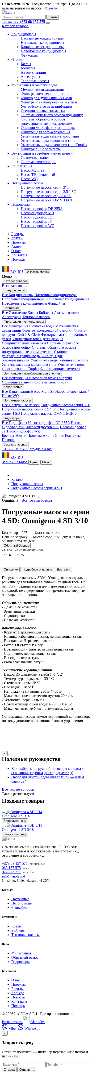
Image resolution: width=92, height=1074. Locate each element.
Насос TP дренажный (38, 175)
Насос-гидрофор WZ (37, 226)
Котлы (26, 64)
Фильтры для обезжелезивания (45, 132)
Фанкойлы (29, 55)
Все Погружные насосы (21, 405)
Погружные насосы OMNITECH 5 (48, 200)
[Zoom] (40, 497)
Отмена (9, 1069)
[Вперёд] (16, 754)
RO (12, 272)
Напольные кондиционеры (42, 42)
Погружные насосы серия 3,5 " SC (48, 192)
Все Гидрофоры (14, 423)
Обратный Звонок (16, 545)
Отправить (26, 1069)
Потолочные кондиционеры (43, 51)
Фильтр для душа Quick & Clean (46, 98)
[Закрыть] (15, 277)
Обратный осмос (24, 957)
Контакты (19, 255)
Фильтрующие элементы (41, 149)
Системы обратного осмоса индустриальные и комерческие (46, 121)
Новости (18, 997)
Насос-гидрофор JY (36, 221)
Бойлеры (28, 68)
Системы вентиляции (38, 162)
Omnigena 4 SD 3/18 (18, 830)
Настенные (20, 899)
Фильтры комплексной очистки (46, 94)
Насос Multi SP (33, 170)
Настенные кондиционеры (42, 38)
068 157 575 (11, 868)
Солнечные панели (36, 158)
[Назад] (10, 754)
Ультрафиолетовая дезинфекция (46, 106)
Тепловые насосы (35, 81)
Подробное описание (37, 569)
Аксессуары (30, 77)
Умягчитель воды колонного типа (48, 140)
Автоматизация (33, 72)
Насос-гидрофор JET (37, 217)
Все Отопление (14, 313)
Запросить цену (15, 821)
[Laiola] (8, 12)
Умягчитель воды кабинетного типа (50, 136)
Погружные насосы (27, 484)
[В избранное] (4, 813)
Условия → (53, 8)
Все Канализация (16, 391)
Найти (52, 17)
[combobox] (24, 17)
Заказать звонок (37, 272)
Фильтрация (21, 953)
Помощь (18, 259)
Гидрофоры (20, 962)
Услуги (17, 238)
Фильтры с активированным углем (49, 102)
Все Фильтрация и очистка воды (28, 326)
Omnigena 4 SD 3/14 (18, 816)
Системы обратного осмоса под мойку (52, 115)
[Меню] (48, 23)
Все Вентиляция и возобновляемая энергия (37, 378)
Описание (11, 569)
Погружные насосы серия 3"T (45, 187)
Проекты (18, 242)
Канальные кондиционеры (42, 47)
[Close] (65, 9)
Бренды (17, 234)
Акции (16, 247)
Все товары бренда (36, 500)
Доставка (63, 569)
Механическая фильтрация (42, 89)
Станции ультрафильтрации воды (48, 128)
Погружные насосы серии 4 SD (46, 196)
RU (20, 272)
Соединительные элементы (43, 111)
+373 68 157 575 (15, 449)
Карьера (17, 993)
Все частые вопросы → (20, 789)
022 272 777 (11, 872)
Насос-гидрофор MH (37, 213)
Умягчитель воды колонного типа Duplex (54, 145)
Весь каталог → (14, 286)
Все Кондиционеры (17, 295)
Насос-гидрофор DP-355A (42, 209)
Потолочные (21, 903)
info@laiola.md (40, 449)
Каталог (17, 479)
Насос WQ (29, 179)
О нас (16, 251)
